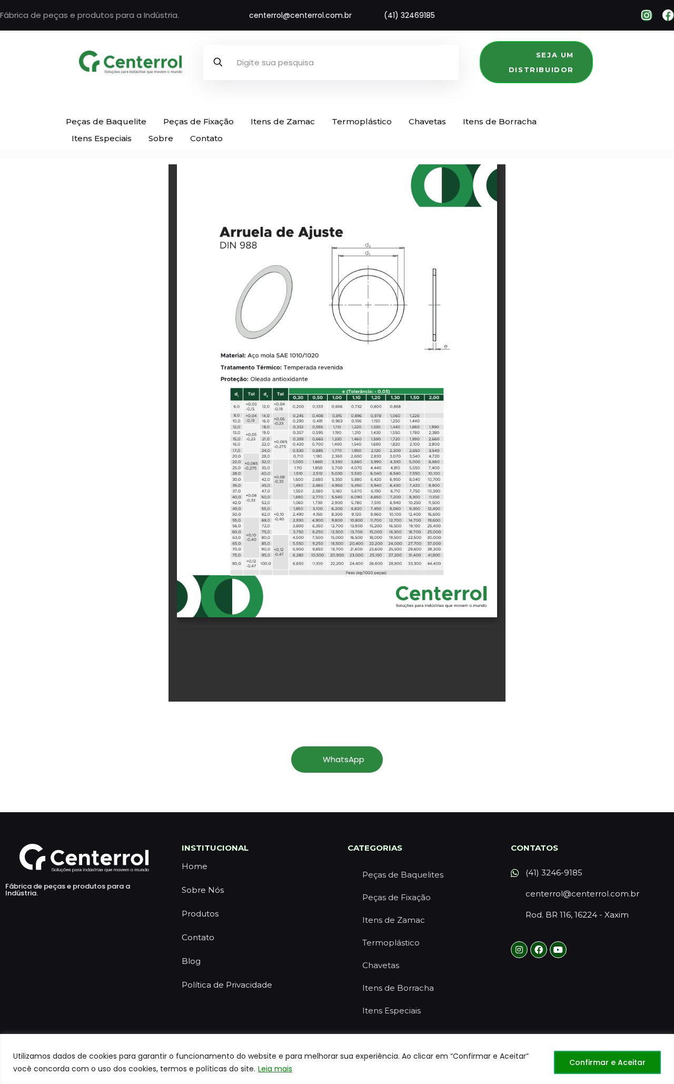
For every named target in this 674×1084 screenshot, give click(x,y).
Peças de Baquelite (106, 121)
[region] (337, 1059)
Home (194, 866)
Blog (191, 961)
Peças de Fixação (198, 121)
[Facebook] (668, 15)
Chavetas (427, 121)
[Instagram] (646, 15)
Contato (206, 138)
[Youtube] (558, 949)
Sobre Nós (203, 890)
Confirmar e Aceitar (607, 1062)
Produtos (200, 914)
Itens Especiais (102, 138)
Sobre (160, 138)
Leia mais (275, 1068)
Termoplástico (362, 121)
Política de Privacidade (227, 985)
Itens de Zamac (283, 121)
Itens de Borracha (500, 121)
